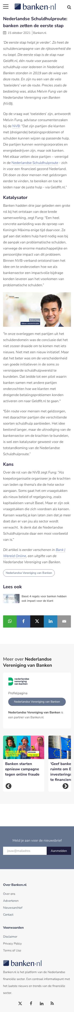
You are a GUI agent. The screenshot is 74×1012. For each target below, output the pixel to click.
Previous (8, 786)
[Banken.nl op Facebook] (31, 1003)
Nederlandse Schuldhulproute (35, 162)
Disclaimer (10, 937)
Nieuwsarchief (12, 908)
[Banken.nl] (42, 4)
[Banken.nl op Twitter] (20, 1003)
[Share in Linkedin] (50, 621)
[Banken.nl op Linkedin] (41, 1003)
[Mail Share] (64, 621)
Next (65, 786)
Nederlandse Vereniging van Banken (29, 573)
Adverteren (10, 901)
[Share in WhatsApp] (10, 621)
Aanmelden (59, 851)
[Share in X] (37, 621)
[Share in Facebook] (23, 621)
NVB (16, 126)
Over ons (9, 894)
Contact (8, 915)
